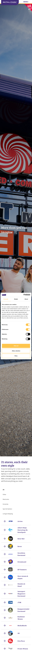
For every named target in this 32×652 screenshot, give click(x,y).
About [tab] (26, 299)
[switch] (28, 329)
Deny (16, 355)
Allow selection (16, 351)
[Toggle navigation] (27, 1)
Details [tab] (16, 299)
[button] (16, 521)
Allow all (16, 345)
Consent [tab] (5, 299)
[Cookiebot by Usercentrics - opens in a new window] (23, 295)
